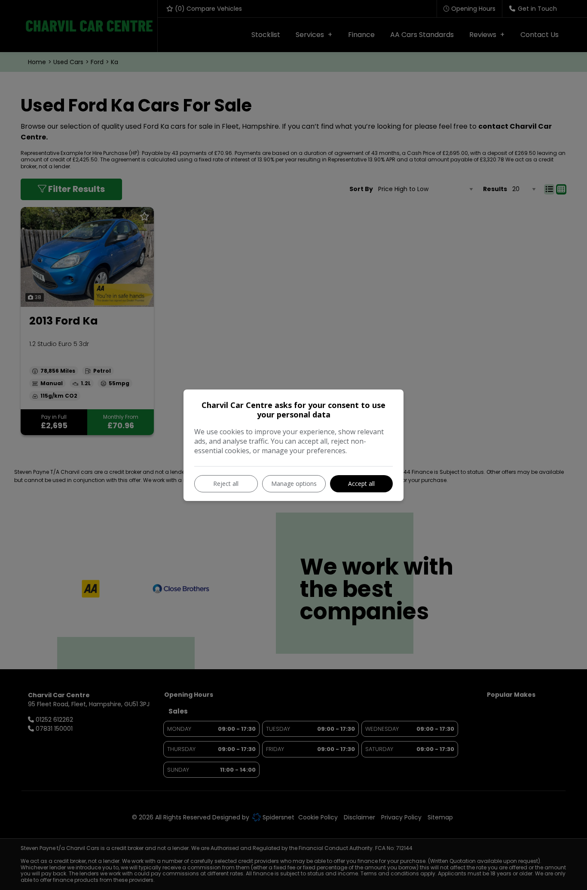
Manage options (294, 483)
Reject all (225, 483)
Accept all (361, 483)
